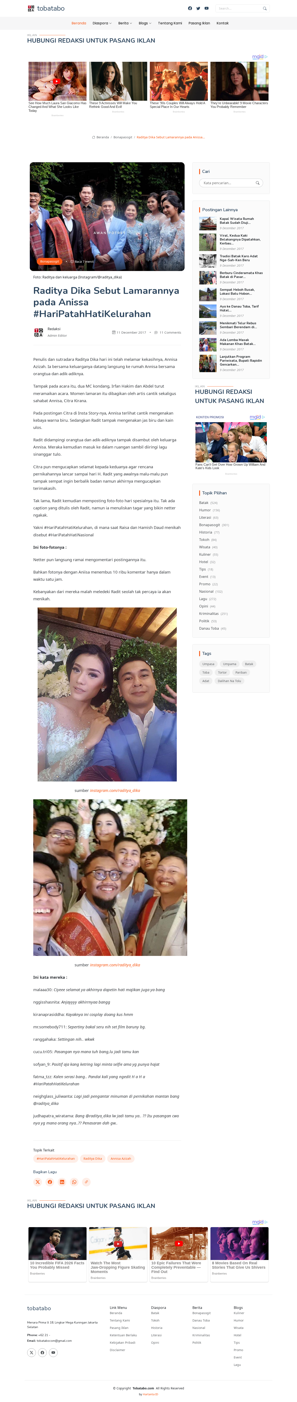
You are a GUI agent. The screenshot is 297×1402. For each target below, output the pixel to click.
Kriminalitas (213, 613)
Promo (208, 584)
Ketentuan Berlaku (123, 1335)
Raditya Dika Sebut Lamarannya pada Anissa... (171, 137)
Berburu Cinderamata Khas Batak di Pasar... (241, 275)
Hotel (207, 561)
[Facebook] (190, 8)
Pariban (241, 672)
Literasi (208, 517)
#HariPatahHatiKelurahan (56, 1158)
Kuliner (208, 554)
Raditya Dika (92, 1158)
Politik (208, 621)
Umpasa (208, 664)
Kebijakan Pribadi (122, 1342)
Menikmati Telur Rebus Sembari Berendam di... (238, 325)
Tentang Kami (170, 23)
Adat (205, 681)
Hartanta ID (150, 1394)
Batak (208, 502)
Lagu (207, 598)
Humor (209, 510)
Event (207, 576)
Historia (209, 532)
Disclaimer (117, 1350)
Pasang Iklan (199, 23)
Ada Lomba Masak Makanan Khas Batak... (238, 342)
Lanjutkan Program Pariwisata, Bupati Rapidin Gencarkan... (241, 361)
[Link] (86, 1182)
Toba (205, 672)
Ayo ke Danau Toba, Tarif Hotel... (239, 308)
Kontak (223, 23)
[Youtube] (206, 8)
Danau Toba (212, 628)
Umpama (229, 664)
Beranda (79, 23)
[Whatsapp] (74, 1182)
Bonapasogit (122, 137)
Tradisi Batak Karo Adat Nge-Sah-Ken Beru (239, 258)
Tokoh (208, 539)
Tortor (222, 672)
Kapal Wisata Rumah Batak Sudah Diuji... (237, 221)
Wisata (208, 547)
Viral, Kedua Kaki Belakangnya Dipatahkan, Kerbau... (240, 239)
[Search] (257, 183)
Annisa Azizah (121, 1158)
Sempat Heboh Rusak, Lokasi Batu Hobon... (237, 292)
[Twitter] (198, 8)
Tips (206, 569)
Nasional (210, 591)
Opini (207, 606)
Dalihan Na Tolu (229, 681)
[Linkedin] (62, 1182)
